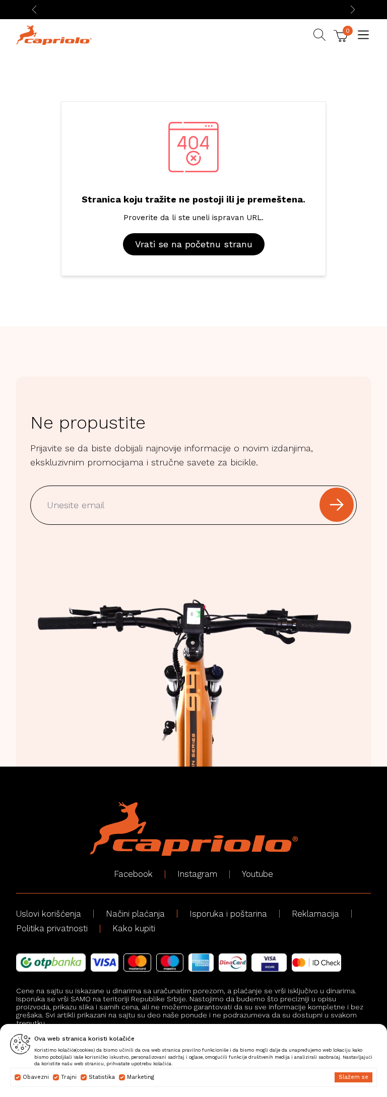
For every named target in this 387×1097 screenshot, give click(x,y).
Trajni (69, 1077)
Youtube (257, 874)
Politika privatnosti (52, 928)
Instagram (197, 874)
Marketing (140, 1077)
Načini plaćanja (135, 914)
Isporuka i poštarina (228, 914)
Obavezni (36, 1077)
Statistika (102, 1077)
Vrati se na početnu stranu (193, 244)
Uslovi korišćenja (48, 914)
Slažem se (353, 1077)
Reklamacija (315, 914)
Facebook (133, 874)
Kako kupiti (133, 928)
